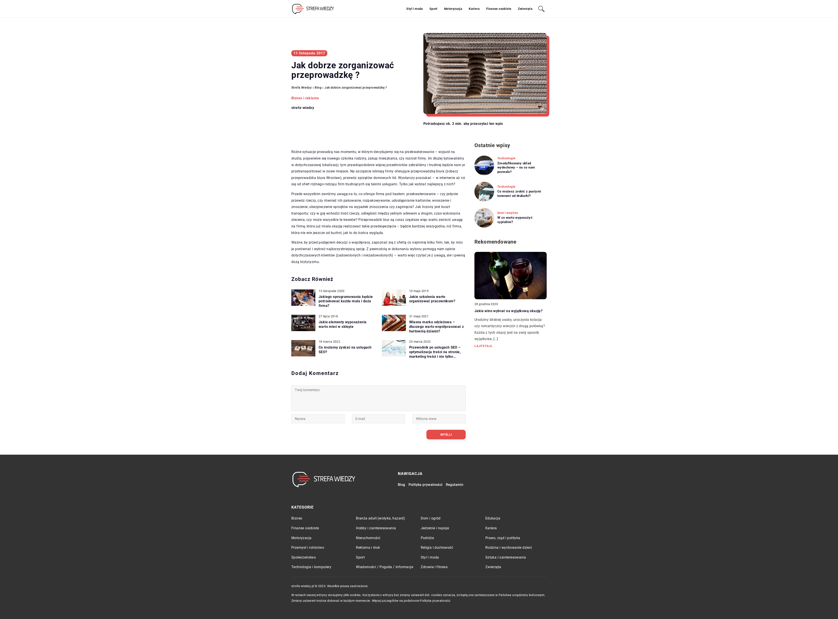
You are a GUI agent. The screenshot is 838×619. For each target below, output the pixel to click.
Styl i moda (414, 8)
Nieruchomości (368, 538)
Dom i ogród (431, 518)
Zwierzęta (525, 8)
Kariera (474, 8)
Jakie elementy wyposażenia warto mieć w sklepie (342, 324)
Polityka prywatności (426, 485)
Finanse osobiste (498, 8)
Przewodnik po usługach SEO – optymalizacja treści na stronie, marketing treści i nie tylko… (435, 352)
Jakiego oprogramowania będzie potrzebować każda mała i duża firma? (346, 301)
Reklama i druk (368, 547)
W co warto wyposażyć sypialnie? (514, 220)
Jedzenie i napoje (435, 528)
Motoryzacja (453, 8)
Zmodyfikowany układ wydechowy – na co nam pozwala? (516, 167)
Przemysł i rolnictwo (307, 547)
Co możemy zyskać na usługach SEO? (345, 349)
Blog (401, 485)
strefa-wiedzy (302, 108)
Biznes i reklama (305, 98)
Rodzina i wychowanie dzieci (508, 547)
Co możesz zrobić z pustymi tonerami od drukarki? (519, 193)
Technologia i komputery (311, 567)
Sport (433, 8)
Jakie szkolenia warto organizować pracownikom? (432, 299)
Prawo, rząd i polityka (502, 538)
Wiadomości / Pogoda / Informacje (384, 567)
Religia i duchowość (437, 547)
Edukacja (492, 518)
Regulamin (455, 485)
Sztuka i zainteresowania (505, 557)
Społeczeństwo (303, 557)
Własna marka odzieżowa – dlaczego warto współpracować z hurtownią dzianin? (436, 326)
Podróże (427, 538)
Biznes (296, 518)
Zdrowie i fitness (434, 567)
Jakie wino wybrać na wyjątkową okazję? (508, 311)
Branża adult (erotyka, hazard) (380, 518)
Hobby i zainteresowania (376, 528)
